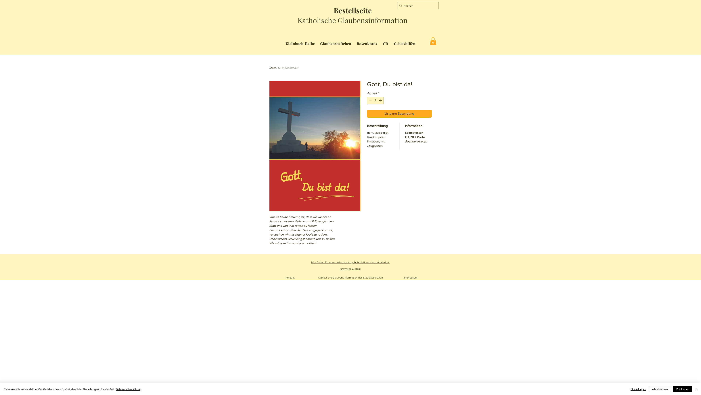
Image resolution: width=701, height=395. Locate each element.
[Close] (696, 389)
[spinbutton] (375, 100)
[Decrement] (370, 100)
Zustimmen (682, 389)
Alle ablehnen (660, 389)
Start (272, 68)
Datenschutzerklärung (128, 389)
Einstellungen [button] (638, 389)
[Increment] (380, 100)
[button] (433, 41)
